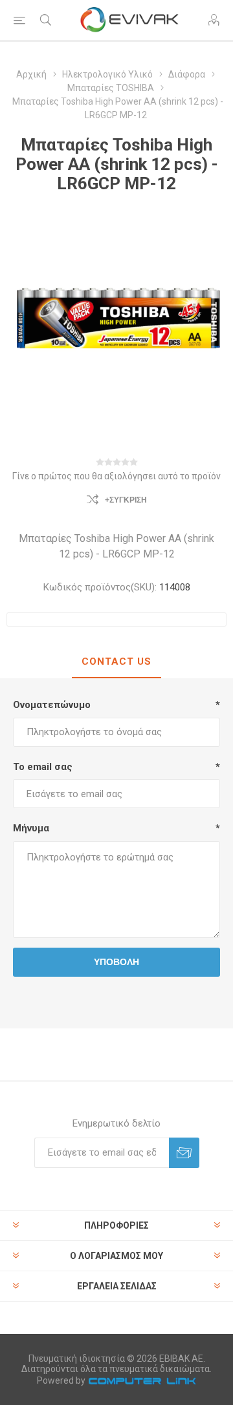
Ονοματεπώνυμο (52, 705)
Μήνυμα (31, 828)
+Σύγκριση (126, 500)
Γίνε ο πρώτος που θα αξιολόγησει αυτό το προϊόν (116, 476)
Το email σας (42, 767)
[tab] (116, 662)
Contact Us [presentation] (116, 661)
